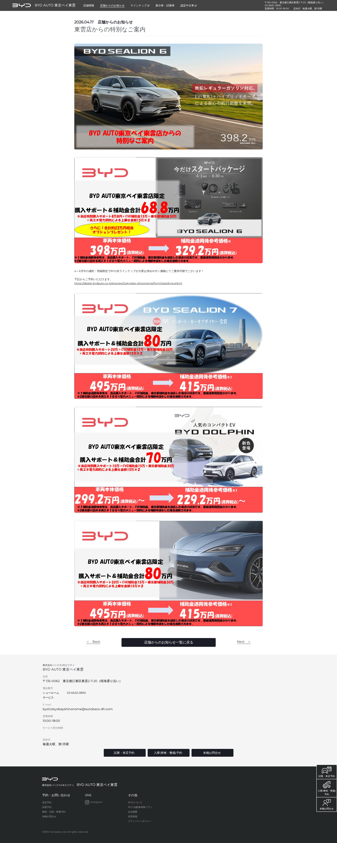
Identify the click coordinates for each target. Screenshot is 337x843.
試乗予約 (46, 807)
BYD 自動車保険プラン (140, 807)
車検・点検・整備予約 (54, 811)
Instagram (96, 802)
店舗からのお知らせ (112, 5)
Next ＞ (244, 642)
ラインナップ (138, 5)
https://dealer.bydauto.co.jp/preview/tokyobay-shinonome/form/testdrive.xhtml (128, 283)
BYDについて (135, 802)
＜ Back (93, 642)
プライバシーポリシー (139, 821)
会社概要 (132, 811)
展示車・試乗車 (165, 5)
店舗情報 (88, 5)
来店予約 (46, 802)
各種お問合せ (49, 816)
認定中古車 (187, 5)
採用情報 (132, 816)
